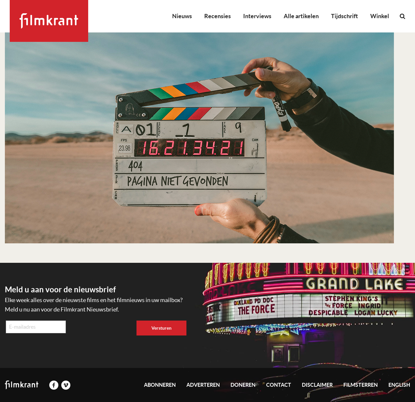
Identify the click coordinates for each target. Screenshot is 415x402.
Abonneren (160, 385)
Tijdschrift (344, 16)
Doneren (243, 385)
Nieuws (182, 16)
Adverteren (203, 385)
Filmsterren (360, 385)
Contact (278, 385)
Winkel (379, 16)
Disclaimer (317, 385)
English (399, 385)
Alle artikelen (301, 16)
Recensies (217, 16)
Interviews (257, 16)
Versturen (161, 328)
